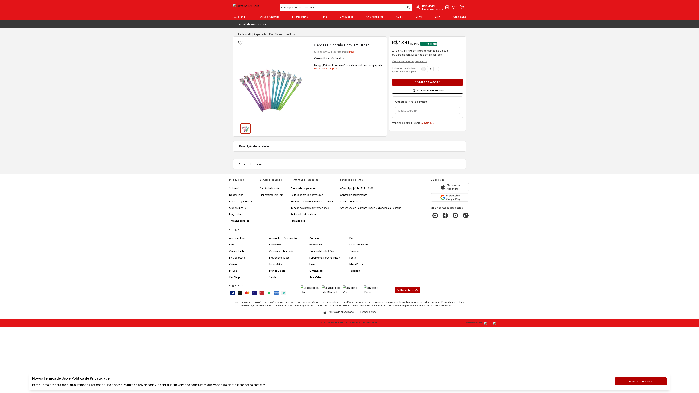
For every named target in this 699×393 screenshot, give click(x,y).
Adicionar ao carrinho (430, 90)
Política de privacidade (139, 385)
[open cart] (462, 7)
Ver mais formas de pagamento (409, 61)
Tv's (325, 16)
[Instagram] (435, 215)
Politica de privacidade (303, 214)
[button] (250, 24)
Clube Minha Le (238, 207)
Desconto (430, 43)
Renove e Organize (268, 16)
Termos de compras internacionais (310, 207)
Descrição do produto (254, 146)
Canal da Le (459, 16)
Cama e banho (237, 251)
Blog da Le (235, 214)
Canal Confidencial (350, 201)
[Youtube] (455, 215)
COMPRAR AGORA (427, 82)
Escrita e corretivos (282, 34)
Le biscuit (244, 34)
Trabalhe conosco (239, 220)
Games (233, 264)
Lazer (312, 264)
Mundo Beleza (277, 270)
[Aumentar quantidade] (437, 69)
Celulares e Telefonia (281, 251)
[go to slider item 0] (245, 128)
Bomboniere (276, 244)
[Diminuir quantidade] (423, 69)
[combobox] (342, 7)
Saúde (272, 277)
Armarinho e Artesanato (283, 237)
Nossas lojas (236, 194)
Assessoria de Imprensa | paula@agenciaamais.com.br (370, 207)
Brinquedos (346, 16)
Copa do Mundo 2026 (321, 251)
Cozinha (354, 251)
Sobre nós (235, 188)
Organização (316, 270)
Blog (437, 16)
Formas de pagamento (303, 188)
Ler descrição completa (325, 68)
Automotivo (316, 237)
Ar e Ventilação (374, 16)
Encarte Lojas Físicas (240, 201)
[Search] (408, 7)
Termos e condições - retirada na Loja (312, 201)
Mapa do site (298, 220)
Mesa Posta (356, 264)
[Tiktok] (465, 215)
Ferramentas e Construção (324, 257)
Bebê (232, 244)
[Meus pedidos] (447, 7)
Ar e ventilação (237, 237)
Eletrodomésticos (279, 257)
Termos (95, 385)
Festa (353, 257)
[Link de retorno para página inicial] (255, 7)
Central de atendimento (353, 194)
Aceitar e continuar (641, 381)
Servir (419, 16)
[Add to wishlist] (240, 42)
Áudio (399, 16)
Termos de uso (368, 311)
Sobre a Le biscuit (251, 164)
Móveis (233, 270)
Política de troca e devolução (307, 194)
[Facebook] (445, 215)
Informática (275, 264)
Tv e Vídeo (315, 277)
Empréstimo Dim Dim (271, 194)
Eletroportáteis (301, 16)
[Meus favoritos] (454, 7)
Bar (351, 237)
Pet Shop (234, 277)
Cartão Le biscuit (269, 188)
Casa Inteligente (359, 244)
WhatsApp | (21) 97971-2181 (356, 188)
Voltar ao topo (405, 290)
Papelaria (260, 34)
